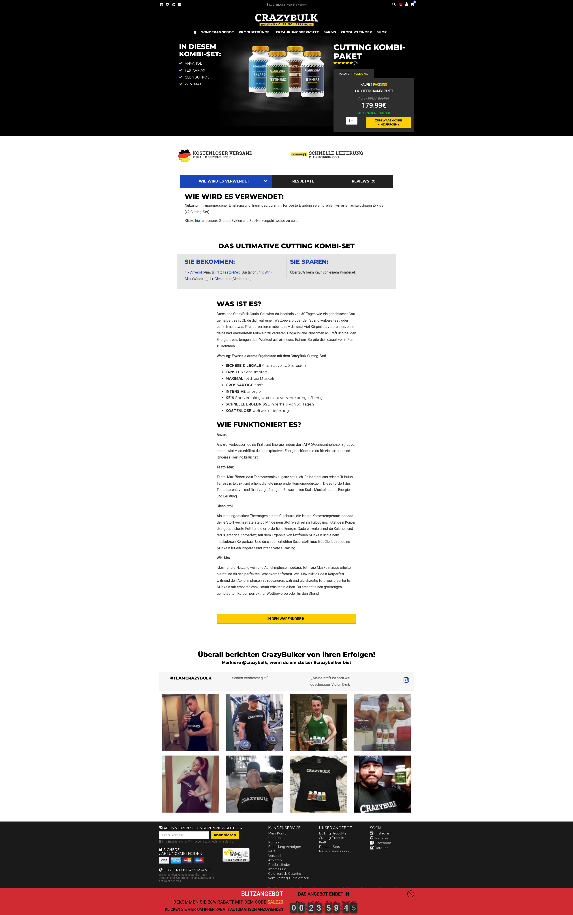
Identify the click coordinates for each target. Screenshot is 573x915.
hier (198, 221)
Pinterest (382, 838)
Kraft (322, 842)
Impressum (277, 869)
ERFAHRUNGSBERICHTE (297, 32)
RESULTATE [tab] (303, 181)
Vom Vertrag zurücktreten (288, 878)
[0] (412, 3)
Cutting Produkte (332, 838)
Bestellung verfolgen (284, 847)
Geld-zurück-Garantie (284, 874)
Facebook (383, 843)
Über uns (275, 838)
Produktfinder (279, 865)
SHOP (381, 32)
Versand (274, 856)
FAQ (271, 851)
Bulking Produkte (332, 833)
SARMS (329, 32)
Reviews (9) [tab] (364, 181)
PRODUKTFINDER (356, 32)
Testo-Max (231, 272)
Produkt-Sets (329, 847)
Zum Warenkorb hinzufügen (389, 122)
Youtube (382, 848)
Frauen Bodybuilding (335, 851)
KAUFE (353, 73)
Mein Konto (277, 833)
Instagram (383, 833)
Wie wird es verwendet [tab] (224, 181)
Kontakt (274, 842)
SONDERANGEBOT (217, 32)
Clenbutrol (223, 279)
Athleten (275, 860)
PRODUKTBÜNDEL (255, 32)
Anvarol (196, 272)
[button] (344, 63)
